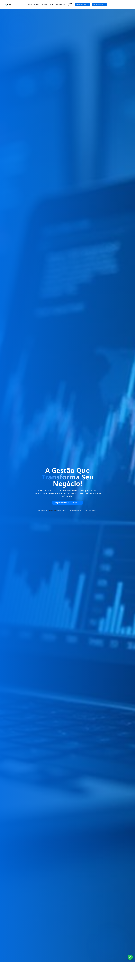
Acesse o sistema (98, 4)
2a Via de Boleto (81, 4)
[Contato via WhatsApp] (130, 957)
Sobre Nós (70, 4)
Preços (44, 4)
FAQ (51, 4)
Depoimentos (60, 4)
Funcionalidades (33, 4)
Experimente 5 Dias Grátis (66, 503)
